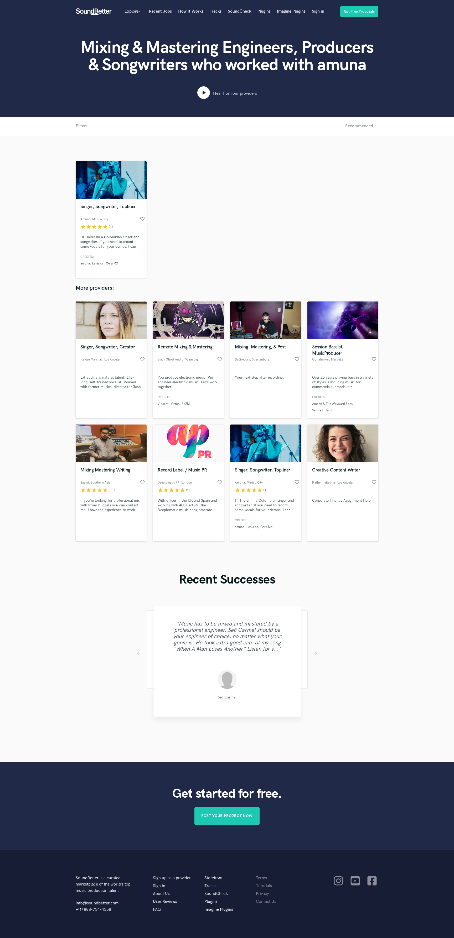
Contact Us (266, 901)
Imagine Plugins (291, 11)
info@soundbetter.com (97, 903)
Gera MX (112, 264)
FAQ (157, 909)
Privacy (262, 893)
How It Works (190, 11)
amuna (85, 264)
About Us (161, 893)
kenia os (98, 264)
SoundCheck (239, 11)
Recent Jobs (160, 11)
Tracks (215, 11)
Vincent (163, 404)
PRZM (186, 404)
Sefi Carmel (227, 697)
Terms (261, 878)
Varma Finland (322, 410)
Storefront (213, 878)
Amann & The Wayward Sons (332, 404)
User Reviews (165, 901)
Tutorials (264, 885)
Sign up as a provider (172, 878)
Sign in (318, 11)
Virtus (175, 404)
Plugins (264, 11)
